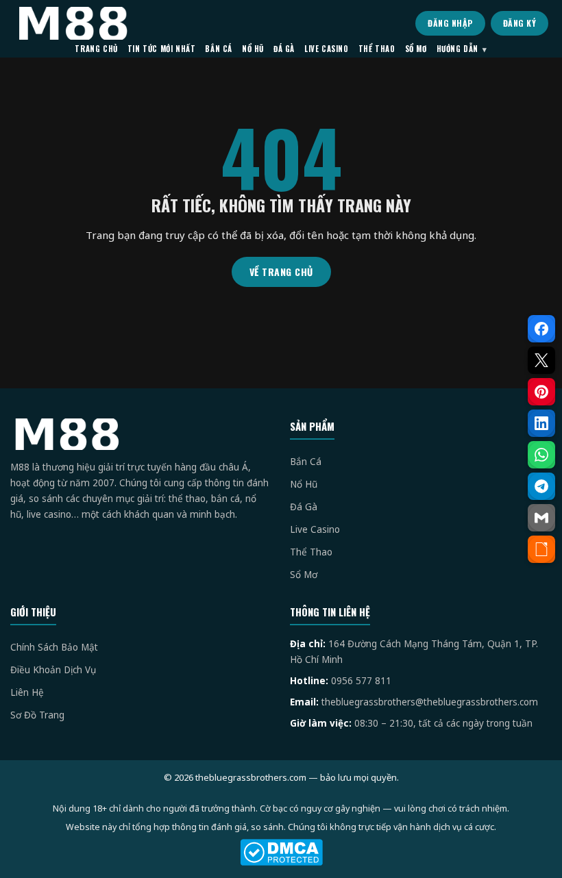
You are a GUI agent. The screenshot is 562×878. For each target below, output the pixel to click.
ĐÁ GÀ (284, 48)
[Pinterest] (541, 391)
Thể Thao (311, 552)
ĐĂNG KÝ (520, 23)
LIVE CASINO (326, 48)
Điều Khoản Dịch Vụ (53, 670)
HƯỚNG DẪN (457, 48)
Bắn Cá (305, 461)
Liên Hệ (27, 692)
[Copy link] (541, 549)
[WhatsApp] (541, 454)
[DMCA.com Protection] (281, 852)
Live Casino (315, 529)
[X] (541, 360)
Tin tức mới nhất (161, 48)
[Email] (541, 517)
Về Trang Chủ (281, 271)
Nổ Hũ (303, 484)
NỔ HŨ (253, 48)
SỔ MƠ (416, 48)
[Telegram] (541, 486)
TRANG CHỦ (96, 48)
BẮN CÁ (218, 48)
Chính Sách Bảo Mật (54, 647)
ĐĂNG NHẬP (450, 23)
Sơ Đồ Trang (37, 715)
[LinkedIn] (541, 423)
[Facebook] (541, 328)
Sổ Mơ (303, 574)
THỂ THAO (376, 48)
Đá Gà (303, 507)
